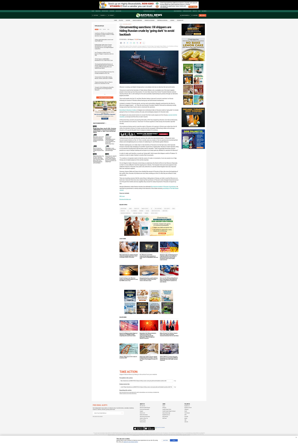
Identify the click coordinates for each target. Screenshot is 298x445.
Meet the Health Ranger (145, 407)
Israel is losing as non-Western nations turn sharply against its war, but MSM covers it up (129, 279)
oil (167, 46)
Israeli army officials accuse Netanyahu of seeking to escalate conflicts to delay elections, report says (104, 34)
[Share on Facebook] (124, 42)
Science (172, 20)
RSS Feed (165, 418)
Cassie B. (127, 253)
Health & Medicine (137, 20)
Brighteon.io (187, 405)
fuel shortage (150, 46)
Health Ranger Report (99, 123)
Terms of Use (143, 421)
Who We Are (142, 405)
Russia (121, 47)
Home (93, 11)
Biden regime (125, 46)
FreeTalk (186, 416)
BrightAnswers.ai (177, 11)
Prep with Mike (105, 11)
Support (141, 411)
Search (204, 11)
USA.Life (186, 421)
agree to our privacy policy (131, 442)
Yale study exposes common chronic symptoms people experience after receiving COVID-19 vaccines (129, 256)
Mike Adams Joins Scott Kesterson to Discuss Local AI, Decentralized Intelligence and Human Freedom (98, 139)
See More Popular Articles (105, 97)
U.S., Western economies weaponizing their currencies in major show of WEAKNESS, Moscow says (149, 256)
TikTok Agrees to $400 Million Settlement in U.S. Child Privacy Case (104, 59)
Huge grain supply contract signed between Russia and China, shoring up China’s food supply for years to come (148, 358)
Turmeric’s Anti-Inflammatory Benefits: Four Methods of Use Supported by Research (104, 88)
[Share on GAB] (134, 42)
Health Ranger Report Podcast (169, 411)
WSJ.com (122, 196)
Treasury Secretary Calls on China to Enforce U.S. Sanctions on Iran (103, 82)
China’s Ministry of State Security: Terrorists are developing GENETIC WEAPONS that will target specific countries (169, 358)
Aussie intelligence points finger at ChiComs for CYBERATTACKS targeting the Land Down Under (128, 334)
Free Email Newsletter (144, 409)
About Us (195, 11)
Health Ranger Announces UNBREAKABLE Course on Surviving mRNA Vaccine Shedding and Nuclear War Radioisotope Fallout (110, 140)
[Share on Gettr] (140, 42)
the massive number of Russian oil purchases (163, 186)
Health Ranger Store (167, 409)
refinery (176, 46)
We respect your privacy (98, 416)
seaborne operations (142, 47)
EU (146, 46)
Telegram (186, 409)
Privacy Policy (143, 420)
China (130, 46)
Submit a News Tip (144, 418)
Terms (128, 432)
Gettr (185, 414)
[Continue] (122, 413)
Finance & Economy (150, 20)
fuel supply (156, 46)
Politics (121, 20)
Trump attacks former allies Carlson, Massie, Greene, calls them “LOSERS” (104, 77)
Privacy (124, 432)
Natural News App (166, 413)
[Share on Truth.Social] (137, 42)
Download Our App (187, 11)
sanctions (134, 47)
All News (164, 407)
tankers (159, 47)
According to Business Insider (128, 110)
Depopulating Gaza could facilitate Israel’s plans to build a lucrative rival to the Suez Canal (149, 279)
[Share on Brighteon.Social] (121, 42)
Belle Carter (168, 253)
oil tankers (171, 46)
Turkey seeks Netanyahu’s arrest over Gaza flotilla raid (104, 40)
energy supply (141, 46)
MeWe (185, 418)
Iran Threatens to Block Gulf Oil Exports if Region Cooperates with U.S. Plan (104, 54)
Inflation (165, 46)
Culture (128, 20)
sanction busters (127, 47)
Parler (185, 411)
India (161, 46)
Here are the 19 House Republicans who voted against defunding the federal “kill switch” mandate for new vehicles (169, 279)
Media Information (144, 414)
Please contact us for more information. (128, 393)
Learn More (165, 440)
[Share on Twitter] (127, 42)
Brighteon (98, 11)
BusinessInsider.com (125, 199)
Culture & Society (127, 24)
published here (136, 435)
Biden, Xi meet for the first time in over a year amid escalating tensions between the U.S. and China (169, 334)
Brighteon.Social (188, 407)
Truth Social (187, 413)
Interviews (112, 11)
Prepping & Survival (162, 20)
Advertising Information (145, 416)
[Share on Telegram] (131, 42)
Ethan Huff (148, 253)
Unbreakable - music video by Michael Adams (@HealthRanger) (110, 149)
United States (164, 47)
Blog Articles (165, 416)
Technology (180, 20)
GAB (185, 420)
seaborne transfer (152, 47)
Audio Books (118, 11)
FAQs (199, 11)
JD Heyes (130, 39)
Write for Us (142, 413)
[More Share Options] (144, 42)
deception (135, 46)
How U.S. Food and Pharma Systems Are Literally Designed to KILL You (104, 72)
